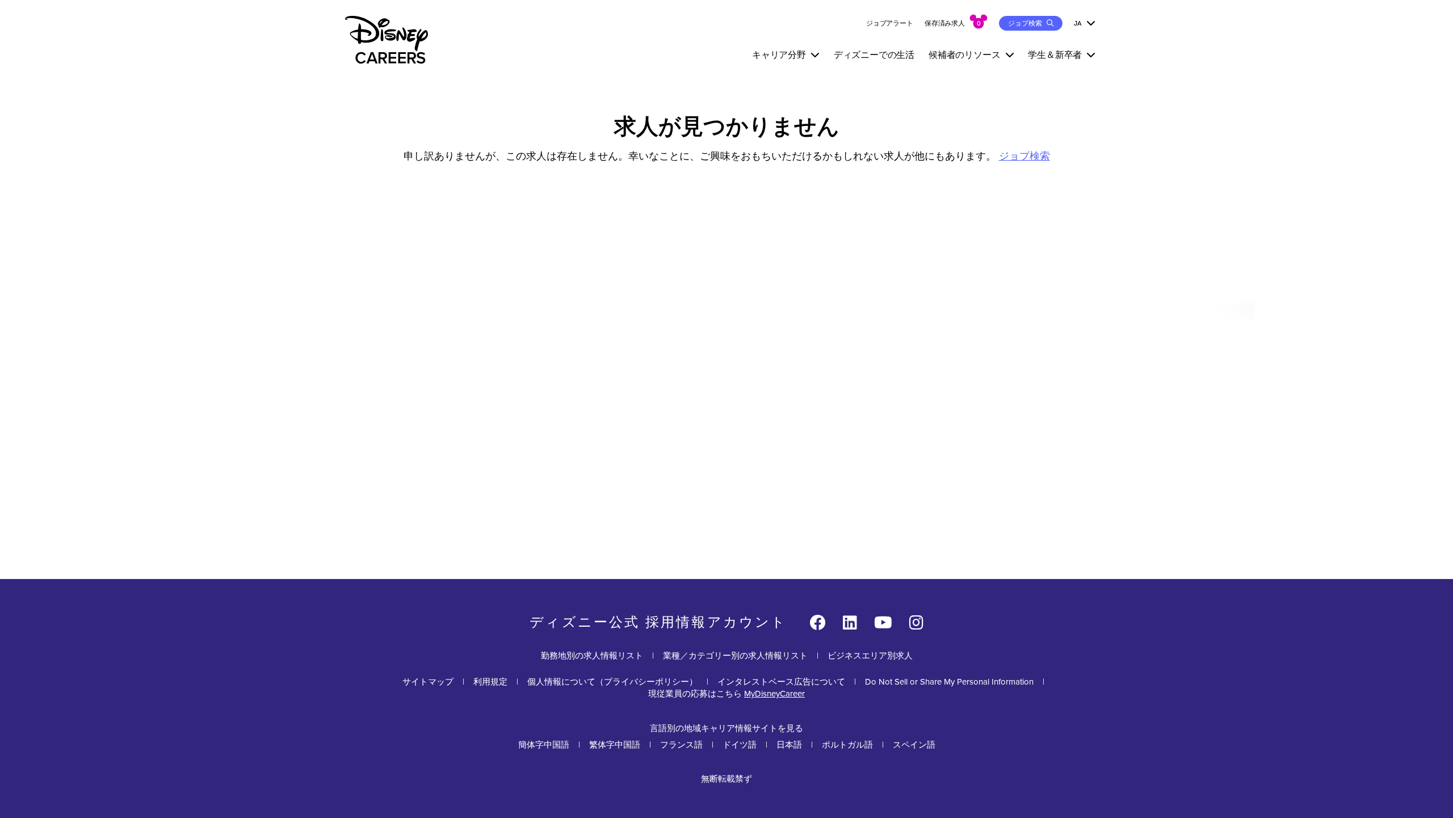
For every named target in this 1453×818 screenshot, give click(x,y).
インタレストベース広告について (781, 682)
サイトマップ (427, 682)
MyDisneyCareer (774, 693)
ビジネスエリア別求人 (870, 655)
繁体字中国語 (614, 745)
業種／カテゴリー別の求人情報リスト (735, 655)
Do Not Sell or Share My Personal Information (949, 682)
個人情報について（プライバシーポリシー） (612, 682)
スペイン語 (914, 745)
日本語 (789, 745)
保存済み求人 (945, 23)
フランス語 (681, 745)
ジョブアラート (889, 23)
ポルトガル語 (847, 745)
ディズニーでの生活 (874, 54)
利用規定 (490, 682)
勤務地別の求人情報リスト (592, 655)
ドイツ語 (740, 745)
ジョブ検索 (1024, 156)
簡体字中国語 (543, 745)
